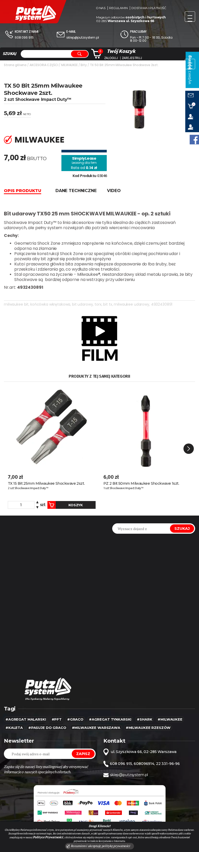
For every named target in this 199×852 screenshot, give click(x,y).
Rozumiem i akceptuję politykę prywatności (100, 846)
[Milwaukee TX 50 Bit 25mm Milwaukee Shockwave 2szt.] (138, 111)
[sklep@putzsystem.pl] (192, 96)
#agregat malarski (25, 719)
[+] (37, 503)
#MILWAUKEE (170, 719)
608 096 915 (24, 37)
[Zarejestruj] (192, 127)
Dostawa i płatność (148, 8)
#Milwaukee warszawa (96, 728)
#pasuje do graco (47, 728)
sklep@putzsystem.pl (82, 37)
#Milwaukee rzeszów (148, 728)
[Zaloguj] (192, 116)
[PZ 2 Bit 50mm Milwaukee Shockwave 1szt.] (147, 427)
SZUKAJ (9, 53)
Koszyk (75, 505)
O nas (100, 8)
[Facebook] (194, 139)
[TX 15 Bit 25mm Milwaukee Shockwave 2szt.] (52, 427)
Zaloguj (111, 58)
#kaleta (14, 728)
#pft (57, 719)
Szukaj (182, 528)
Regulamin (118, 8)
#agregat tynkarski (110, 719)
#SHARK (144, 719)
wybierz (189, 69)
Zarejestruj (132, 58)
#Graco (75, 719)
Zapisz (83, 753)
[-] (37, 507)
